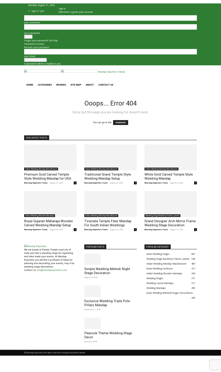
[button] (193, 72)
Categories (45, 84)
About (90, 84)
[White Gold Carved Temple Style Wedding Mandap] (170, 157)
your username (32, 22)
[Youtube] (73, 5)
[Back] (79, 5)
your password (32, 33)
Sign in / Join (37, 10)
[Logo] (42, 71)
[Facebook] (64, 5)
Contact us (105, 84)
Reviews (61, 84)
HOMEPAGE (121, 122)
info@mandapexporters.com (52, 270)
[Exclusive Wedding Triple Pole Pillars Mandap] (110, 291)
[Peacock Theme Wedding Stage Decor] (110, 323)
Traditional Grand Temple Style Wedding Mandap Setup (107, 176)
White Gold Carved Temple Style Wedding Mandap (168, 176)
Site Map (76, 84)
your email (29, 56)
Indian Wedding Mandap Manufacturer (41, 169)
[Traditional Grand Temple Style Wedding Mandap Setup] (110, 157)
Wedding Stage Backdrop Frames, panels (162, 215)
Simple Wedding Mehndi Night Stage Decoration (107, 271)
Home (29, 84)
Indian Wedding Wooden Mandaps (39, 215)
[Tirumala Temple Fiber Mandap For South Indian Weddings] (110, 204)
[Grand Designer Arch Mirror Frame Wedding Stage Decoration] (170, 204)
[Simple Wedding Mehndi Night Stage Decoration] (110, 259)
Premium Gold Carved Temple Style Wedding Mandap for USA (47, 176)
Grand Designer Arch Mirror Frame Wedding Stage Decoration (170, 223)
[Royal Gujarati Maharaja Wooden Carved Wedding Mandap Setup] (50, 204)
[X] (66, 5)
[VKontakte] (71, 5)
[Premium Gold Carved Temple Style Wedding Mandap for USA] (50, 157)
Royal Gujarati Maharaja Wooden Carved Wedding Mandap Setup (48, 223)
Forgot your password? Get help (41, 40)
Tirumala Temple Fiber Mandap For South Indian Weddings (107, 223)
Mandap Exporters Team (35, 183)
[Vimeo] (68, 5)
